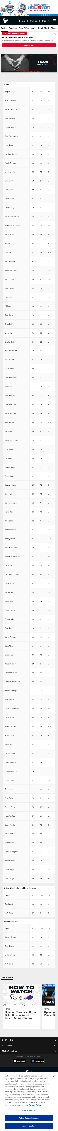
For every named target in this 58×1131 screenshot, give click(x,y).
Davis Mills (9, 565)
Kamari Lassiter (10, 530)
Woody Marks (10, 539)
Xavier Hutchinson (11, 413)
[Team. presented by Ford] (29, 63)
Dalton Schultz (10, 717)
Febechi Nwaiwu (10, 610)
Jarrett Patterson (11, 637)
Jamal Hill (8, 387)
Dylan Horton (9, 946)
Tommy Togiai (10, 807)
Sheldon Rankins (11, 673)
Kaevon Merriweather (12, 556)
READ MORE (29, 45)
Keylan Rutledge (11, 691)
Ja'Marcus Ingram (11, 440)
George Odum (10, 619)
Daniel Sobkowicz (11, 762)
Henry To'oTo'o (10, 816)
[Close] (55, 34)
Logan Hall (8, 333)
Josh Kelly (8, 494)
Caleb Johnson (10, 449)
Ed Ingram (8, 431)
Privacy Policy (35, 1105)
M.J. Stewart (9, 913)
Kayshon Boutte (10, 154)
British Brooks (10, 172)
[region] (29, 1101)
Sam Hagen (9, 315)
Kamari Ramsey (10, 664)
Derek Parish (9, 628)
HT (49, 91)
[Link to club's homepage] (5, 19)
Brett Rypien (9, 699)
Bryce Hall (8, 324)
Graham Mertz (10, 955)
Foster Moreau (10, 583)
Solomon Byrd (10, 208)
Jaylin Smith (9, 744)
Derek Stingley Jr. (11, 771)
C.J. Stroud (9, 789)
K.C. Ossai (9, 964)
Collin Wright (9, 870)
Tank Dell (8, 252)
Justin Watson (10, 834)
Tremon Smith (10, 753)
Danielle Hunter (10, 404)
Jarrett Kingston (11, 503)
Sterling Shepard (11, 726)
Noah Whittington (11, 852)
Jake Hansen (9, 360)
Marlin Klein (9, 512)
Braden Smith (10, 735)
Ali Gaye (8, 306)
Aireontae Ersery (11, 270)
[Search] (49, 21)
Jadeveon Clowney (12, 216)
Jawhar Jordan (10, 485)
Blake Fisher (9, 297)
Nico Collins (9, 234)
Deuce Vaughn (10, 825)
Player (7, 91)
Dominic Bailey (10, 127)
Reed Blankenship (11, 136)
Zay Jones (8, 458)
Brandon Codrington (12, 225)
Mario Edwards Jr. (11, 261)
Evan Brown (9, 181)
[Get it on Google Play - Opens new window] (38, 1062)
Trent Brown (9, 190)
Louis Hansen (10, 369)
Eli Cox (7, 243)
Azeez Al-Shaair (10, 100)
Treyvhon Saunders (12, 708)
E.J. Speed (9, 904)
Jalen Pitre (9, 646)
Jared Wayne (9, 843)
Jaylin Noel (9, 601)
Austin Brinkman (11, 163)
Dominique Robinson (12, 682)
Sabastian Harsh (11, 378)
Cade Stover (9, 780)
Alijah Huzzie (9, 422)
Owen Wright (9, 878)
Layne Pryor (9, 655)
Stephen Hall (9, 342)
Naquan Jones (10, 467)
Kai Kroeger (9, 521)
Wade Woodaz (10, 861)
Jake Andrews (10, 118)
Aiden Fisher (9, 288)
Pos (41, 91)
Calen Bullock (10, 199)
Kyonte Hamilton (11, 351)
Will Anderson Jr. (11, 109)
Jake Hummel (10, 395)
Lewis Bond (9, 145)
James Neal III (10, 592)
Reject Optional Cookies (29, 1118)
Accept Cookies (29, 1126)
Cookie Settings (29, 1110)
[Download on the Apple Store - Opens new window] (19, 1061)
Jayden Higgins (10, 937)
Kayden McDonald (11, 548)
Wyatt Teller (9, 798)
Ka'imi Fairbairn (10, 279)
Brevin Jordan (10, 476)
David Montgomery (12, 574)
